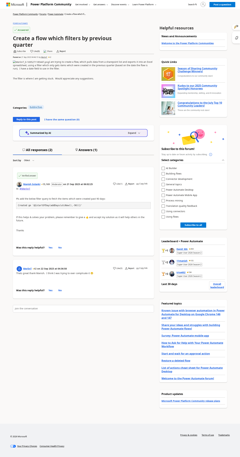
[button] (192, 4)
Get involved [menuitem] (81, 4)
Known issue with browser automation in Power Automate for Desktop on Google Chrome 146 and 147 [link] (193, 314)
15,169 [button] (46, 184)
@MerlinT (25, 188)
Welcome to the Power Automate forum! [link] (187, 378)
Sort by (17, 160)
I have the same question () (62, 119)
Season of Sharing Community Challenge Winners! (197, 70)
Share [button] (49, 51)
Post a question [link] (222, 4)
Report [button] (63, 51)
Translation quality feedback (181, 206)
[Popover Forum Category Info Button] (211, 154)
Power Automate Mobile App (181, 195)
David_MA (182, 249)
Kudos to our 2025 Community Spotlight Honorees (197, 87)
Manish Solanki (31, 184)
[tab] (37, 151)
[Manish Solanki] (19, 184)
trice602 (180, 272)
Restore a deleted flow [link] (175, 360)
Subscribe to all (193, 225)
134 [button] (190, 272)
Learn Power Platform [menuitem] (143, 4)
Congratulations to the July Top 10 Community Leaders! (200, 104)
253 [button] (192, 249)
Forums (43, 14)
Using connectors (175, 211)
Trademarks (224, 434)
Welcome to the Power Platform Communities (187, 43)
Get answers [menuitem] (99, 4)
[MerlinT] (19, 268)
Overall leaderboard (217, 285)
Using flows (172, 216)
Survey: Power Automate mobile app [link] (185, 335)
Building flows (36, 107)
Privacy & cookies (188, 434)
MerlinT (44, 57)
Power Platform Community (51, 4)
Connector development (179, 179)
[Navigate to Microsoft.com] (15, 4)
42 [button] (50, 57)
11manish (181, 260)
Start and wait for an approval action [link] (185, 353)
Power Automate (55, 14)
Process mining (174, 200)
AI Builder (171, 168)
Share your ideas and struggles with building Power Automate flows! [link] (190, 326)
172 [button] (192, 261)
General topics (174, 184)
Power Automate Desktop (179, 189)
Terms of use (208, 434)
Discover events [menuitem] (119, 4)
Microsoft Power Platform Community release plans (190, 400)
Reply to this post (26, 119)
